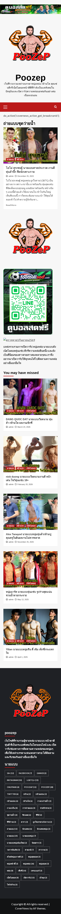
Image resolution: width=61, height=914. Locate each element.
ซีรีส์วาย (11, 822)
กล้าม (27, 794)
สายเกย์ (29, 850)
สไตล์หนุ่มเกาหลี (15, 857)
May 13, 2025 (23, 599)
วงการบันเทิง (13, 850)
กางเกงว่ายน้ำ (44, 801)
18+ (10, 773)
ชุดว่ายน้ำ (12, 815)
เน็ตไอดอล (31, 411)
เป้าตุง (43, 877)
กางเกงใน (12, 808)
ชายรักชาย (46, 808)
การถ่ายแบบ (29, 808)
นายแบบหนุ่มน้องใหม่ (17, 843)
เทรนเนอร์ (36, 871)
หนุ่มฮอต (44, 864)
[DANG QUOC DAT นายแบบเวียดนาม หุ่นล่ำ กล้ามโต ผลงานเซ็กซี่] (30, 397)
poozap (30, 787)
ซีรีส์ (39, 815)
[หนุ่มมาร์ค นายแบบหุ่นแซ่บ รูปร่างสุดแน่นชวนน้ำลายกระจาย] (30, 569)
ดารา (24, 822)
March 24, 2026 (23, 427)
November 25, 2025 (25, 542)
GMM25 (41, 773)
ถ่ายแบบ (12, 829)
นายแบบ (10, 159)
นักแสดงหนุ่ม (43, 829)
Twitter (12, 794)
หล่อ (10, 871)
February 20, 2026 (25, 484)
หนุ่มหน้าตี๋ (12, 864)
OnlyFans (13, 787)
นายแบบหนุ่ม (29, 836)
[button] (6, 106)
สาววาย (43, 850)
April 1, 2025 (22, 657)
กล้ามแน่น (12, 801)
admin (11, 176)
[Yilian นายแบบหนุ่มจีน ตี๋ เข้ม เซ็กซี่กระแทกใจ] (30, 627)
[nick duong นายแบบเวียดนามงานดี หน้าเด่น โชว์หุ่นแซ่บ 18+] (30, 454)
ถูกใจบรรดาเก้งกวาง (42, 822)
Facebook (25, 773)
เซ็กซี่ (22, 871)
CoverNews (22, 908)
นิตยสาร (36, 843)
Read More (11, 205)
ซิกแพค (26, 815)
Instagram (14, 780)
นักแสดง (27, 829)
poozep (47, 787)
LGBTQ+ (32, 780)
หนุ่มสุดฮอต (34, 857)
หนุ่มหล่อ (28, 864)
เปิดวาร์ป (29, 877)
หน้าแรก (20, 159)
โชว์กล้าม (12, 884)
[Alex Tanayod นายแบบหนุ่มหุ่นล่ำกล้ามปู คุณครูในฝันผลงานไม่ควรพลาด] (30, 512)
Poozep (30, 77)
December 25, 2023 (25, 176)
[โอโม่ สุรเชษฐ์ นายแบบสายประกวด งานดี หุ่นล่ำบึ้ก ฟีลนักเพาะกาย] (30, 145)
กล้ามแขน (41, 794)
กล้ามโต (28, 801)
